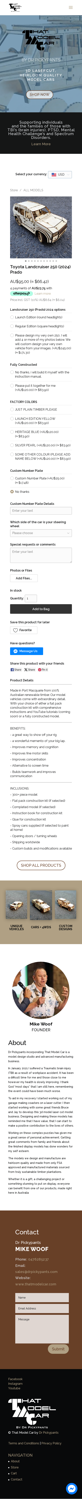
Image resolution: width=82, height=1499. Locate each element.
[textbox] (58, 175)
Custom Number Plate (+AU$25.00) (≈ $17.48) (39, 480)
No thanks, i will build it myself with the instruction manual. (42, 374)
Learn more (43, 293)
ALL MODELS (33, 190)
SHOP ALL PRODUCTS (41, 865)
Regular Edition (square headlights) (39, 326)
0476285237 (38, 1259)
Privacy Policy (51, 1443)
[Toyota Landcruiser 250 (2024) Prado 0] (41, 227)
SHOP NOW (39, 94)
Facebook (15, 1379)
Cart (14, 1473)
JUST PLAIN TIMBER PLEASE (36, 409)
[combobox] (60, 174)
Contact (16, 1479)
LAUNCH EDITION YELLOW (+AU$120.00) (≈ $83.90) (35, 421)
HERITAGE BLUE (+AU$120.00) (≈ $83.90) (37, 434)
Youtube (14, 1388)
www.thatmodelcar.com (35, 1284)
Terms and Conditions (23, 1443)
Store (14, 190)
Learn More (41, 144)
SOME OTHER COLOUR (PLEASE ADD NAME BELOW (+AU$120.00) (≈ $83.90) (43, 456)
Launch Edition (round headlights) (38, 317)
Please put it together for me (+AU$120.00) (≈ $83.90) (35, 388)
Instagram (15, 1384)
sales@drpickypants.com (36, 1272)
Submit (58, 1349)
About (15, 1461)
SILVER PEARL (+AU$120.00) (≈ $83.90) (43, 445)
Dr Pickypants (49, 1432)
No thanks (22, 492)
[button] (24, 578)
